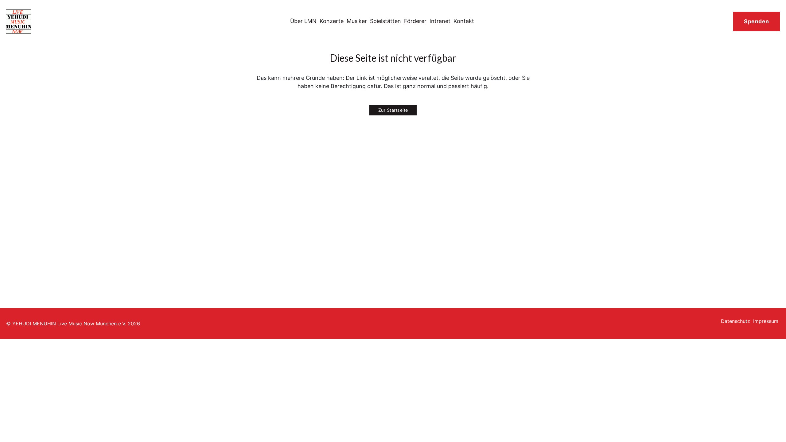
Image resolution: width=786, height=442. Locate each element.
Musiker (357, 21)
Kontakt (463, 21)
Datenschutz (735, 321)
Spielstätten (385, 21)
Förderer (415, 21)
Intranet (440, 21)
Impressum (765, 321)
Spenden (756, 21)
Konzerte (332, 21)
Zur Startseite (393, 110)
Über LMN (303, 21)
